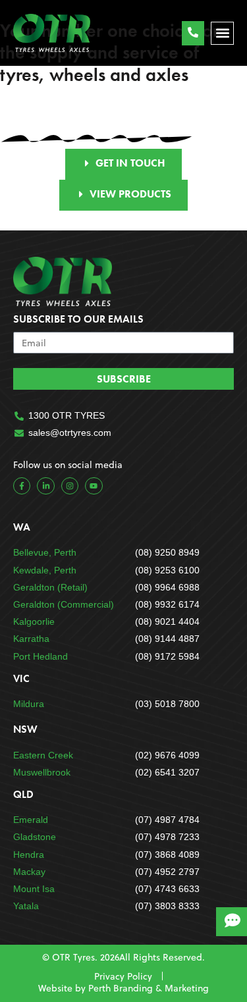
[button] (222, 33)
